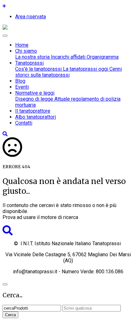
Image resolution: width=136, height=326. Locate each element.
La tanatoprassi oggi (85, 69)
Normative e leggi (34, 93)
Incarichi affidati (67, 57)
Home (21, 45)
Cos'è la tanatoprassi (38, 69)
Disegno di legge (34, 99)
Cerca (10, 314)
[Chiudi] (5, 284)
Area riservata (30, 17)
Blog (20, 81)
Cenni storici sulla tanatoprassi (68, 72)
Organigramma (102, 57)
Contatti (23, 123)
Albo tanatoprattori (35, 117)
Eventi (22, 87)
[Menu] (5, 36)
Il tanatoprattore (32, 111)
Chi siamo (26, 51)
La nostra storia (32, 57)
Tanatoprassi (29, 63)
